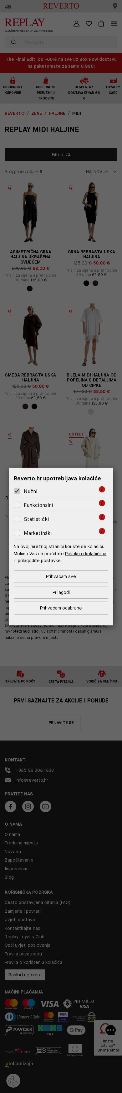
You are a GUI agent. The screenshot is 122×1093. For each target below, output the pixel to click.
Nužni (31, 491)
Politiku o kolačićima (85, 553)
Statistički (36, 519)
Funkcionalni (38, 505)
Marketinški (38, 533)
